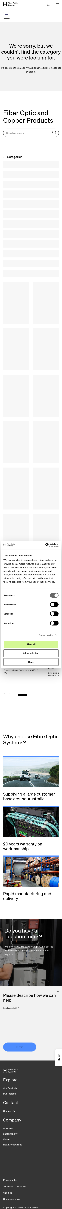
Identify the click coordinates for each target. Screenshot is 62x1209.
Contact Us (9, 1110)
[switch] (54, 604)
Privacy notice (10, 1180)
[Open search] (48, 4)
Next (19, 1047)
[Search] (54, 133)
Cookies (7, 1192)
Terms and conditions (14, 1186)
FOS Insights (9, 1093)
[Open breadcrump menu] (6, 15)
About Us (8, 1128)
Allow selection (31, 653)
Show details (46, 635)
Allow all (31, 644)
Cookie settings (11, 1198)
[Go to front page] (10, 4)
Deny (31, 662)
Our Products (10, 1088)
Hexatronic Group (12, 1144)
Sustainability (10, 1133)
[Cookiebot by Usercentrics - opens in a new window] (45, 545)
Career (7, 1139)
